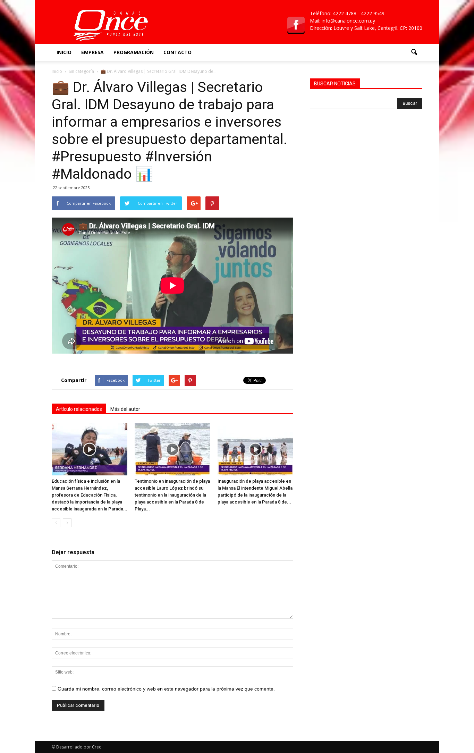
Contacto (177, 52)
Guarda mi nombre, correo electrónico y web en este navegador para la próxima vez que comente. (166, 689)
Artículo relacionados (79, 409)
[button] (414, 52)
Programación (133, 52)
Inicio (64, 52)
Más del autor (125, 409)
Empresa (92, 52)
